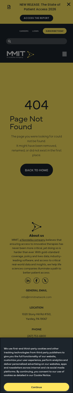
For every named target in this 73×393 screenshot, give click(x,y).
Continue (36, 387)
